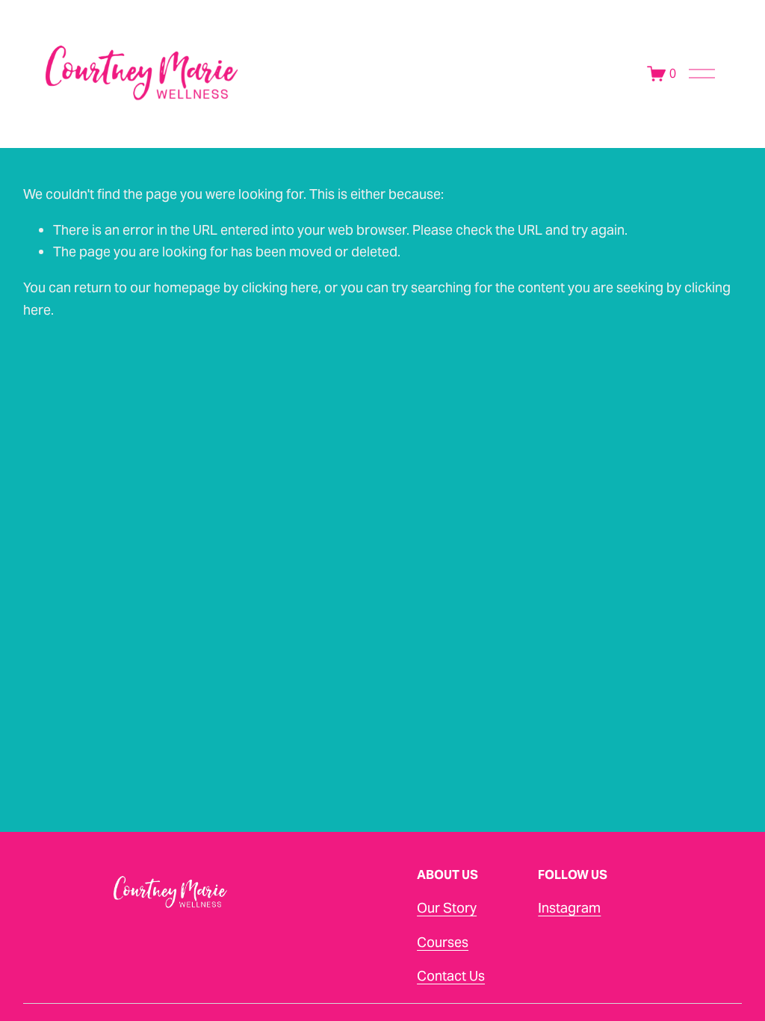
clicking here (279, 287)
